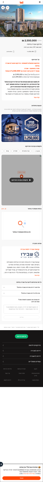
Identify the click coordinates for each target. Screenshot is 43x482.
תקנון (35, 369)
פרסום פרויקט (21, 336)
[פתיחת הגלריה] (21, 21)
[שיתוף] (3, 7)
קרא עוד (36, 97)
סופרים (15, 151)
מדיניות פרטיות (7, 369)
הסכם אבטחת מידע (36, 374)
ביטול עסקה (35, 380)
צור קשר (7, 373)
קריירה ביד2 (21, 380)
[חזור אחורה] (3, 2)
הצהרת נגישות (21, 369)
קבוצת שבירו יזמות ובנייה (29, 249)
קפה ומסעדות (26, 151)
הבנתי (21, 478)
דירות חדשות (7, 380)
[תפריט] (40, 2)
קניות (7, 151)
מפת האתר (21, 373)
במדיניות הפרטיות (29, 474)
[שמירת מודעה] (7, 7)
